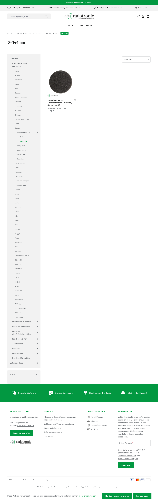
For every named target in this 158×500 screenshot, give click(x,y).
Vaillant (17, 282)
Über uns (94, 421)
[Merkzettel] (138, 16)
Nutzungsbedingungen (128, 458)
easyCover (21, 146)
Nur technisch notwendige (117, 496)
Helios (17, 168)
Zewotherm (19, 317)
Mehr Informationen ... (88, 496)
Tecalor (17, 273)
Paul (16, 225)
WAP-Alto (18, 304)
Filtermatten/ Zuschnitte (21, 322)
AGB (119, 428)
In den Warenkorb (61, 95)
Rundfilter (16, 348)
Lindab (17, 190)
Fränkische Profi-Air (22, 119)
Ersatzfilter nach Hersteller (19, 64)
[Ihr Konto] (143, 16)
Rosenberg (19, 242)
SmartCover (21, 150)
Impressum (48, 436)
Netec (17, 212)
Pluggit (17, 234)
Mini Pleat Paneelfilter (21, 326)
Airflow (17, 75)
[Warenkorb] (148, 16)
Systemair (18, 269)
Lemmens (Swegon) (22, 181)
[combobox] (24, 16)
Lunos (17, 194)
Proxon (17, 238)
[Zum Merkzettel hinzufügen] (75, 101)
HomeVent (18, 172)
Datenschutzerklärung (53, 432)
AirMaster (18, 80)
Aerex (17, 71)
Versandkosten (73, 487)
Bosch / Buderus (21, 97)
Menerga (18, 207)
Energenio (18, 106)
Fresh (17, 124)
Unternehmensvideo (99, 425)
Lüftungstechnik (16, 363)
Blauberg (18, 93)
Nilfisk (17, 220)
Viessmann (19, 300)
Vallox (17, 286)
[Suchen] (46, 16)
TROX (17, 277)
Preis (12, 374)
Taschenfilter (17, 344)
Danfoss (18, 102)
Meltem (17, 203)
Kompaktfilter (17, 353)
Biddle (17, 89)
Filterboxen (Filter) (19, 339)
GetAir (17, 128)
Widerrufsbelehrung (52, 428)
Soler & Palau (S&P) (22, 256)
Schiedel (18, 251)
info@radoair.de (21, 423)
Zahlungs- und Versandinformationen (59, 424)
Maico (17, 198)
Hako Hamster (20, 163)
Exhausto (18, 115)
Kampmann (19, 176)
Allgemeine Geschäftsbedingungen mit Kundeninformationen (60, 418)
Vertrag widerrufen (21, 433)
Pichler (17, 229)
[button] (37, 58)
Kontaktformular (97, 417)
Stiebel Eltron (19, 260)
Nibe (16, 216)
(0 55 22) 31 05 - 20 (25, 425)
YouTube (94, 429)
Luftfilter (14, 59)
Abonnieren (126, 465)
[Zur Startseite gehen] (79, 16)
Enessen (18, 110)
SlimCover (21, 154)
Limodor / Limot (20, 185)
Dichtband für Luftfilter (21, 358)
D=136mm (23, 137)
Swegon (18, 264)
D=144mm (23, 141)
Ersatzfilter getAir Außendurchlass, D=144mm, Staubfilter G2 (60, 102)
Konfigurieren (142, 496)
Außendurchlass (23, 132)
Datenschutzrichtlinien (135, 428)
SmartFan (20, 159)
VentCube (18, 291)
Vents (17, 295)
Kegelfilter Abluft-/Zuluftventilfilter (21, 332)
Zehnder (18, 313)
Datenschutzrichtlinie (127, 456)
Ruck (16, 247)
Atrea (17, 84)
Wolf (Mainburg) (20, 308)
